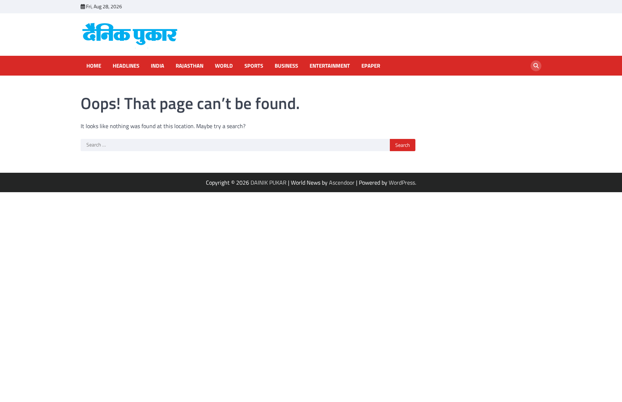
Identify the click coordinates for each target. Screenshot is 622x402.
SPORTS (253, 66)
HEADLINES (126, 66)
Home (93, 66)
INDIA (157, 66)
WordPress (402, 182)
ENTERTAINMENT (330, 66)
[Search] (536, 65)
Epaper (370, 66)
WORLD (224, 66)
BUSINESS (286, 66)
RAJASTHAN (189, 66)
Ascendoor (342, 182)
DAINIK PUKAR (269, 182)
